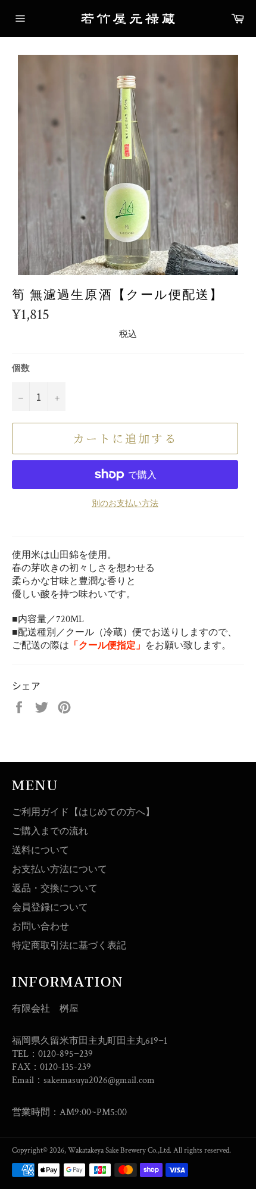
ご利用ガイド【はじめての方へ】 (83, 812)
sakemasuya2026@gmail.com (99, 1080)
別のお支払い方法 (125, 503)
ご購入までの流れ (50, 831)
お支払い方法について (59, 869)
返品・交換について (55, 888)
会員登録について (50, 907)
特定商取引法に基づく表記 (69, 946)
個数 (21, 368)
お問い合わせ (40, 926)
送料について (40, 850)
